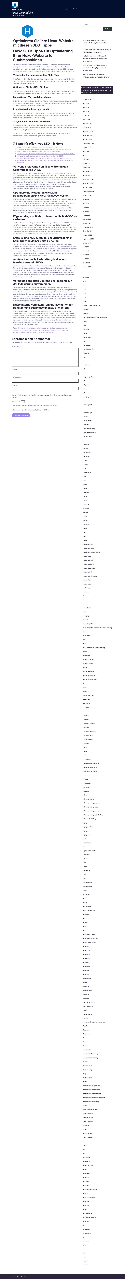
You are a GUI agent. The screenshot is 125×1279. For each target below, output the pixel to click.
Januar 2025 (87, 175)
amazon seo (87, 337)
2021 (84, 297)
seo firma (86, 962)
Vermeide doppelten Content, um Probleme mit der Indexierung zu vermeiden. (44, 158)
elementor (86, 496)
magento (85, 715)
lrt (83, 711)
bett (84, 381)
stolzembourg (87, 1070)
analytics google (88, 349)
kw (83, 683)
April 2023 (86, 259)
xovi (84, 1253)
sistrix (85, 1038)
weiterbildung (87, 1213)
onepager (86, 791)
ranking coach (87, 882)
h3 (83, 604)
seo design (86, 954)
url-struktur (37, 332)
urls (42, 332)
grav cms (86, 592)
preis (84, 863)
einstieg (85, 488)
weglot (85, 1209)
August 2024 (87, 195)
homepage (86, 616)
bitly (84, 393)
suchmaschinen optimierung (92, 1086)
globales (85, 528)
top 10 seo (86, 1125)
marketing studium (89, 723)
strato (85, 1082)
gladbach (86, 524)
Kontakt (75, 9)
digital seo (86, 456)
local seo (86, 707)
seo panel (86, 986)
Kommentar (16, 346)
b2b (84, 369)
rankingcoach (87, 886)
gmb (84, 532)
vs (83, 1141)
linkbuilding (86, 703)
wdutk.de (17, 9)
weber (85, 1169)
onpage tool (87, 835)
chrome (85, 417)
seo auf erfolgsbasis (89, 942)
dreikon (85, 464)
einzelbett (86, 492)
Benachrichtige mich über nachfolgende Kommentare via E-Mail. (35, 405)
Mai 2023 (86, 255)
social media (87, 1050)
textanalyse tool (88, 1117)
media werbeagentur (89, 731)
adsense (85, 309)
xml (84, 1249)
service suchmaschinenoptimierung (94, 1022)
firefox (85, 516)
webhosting (86, 1173)
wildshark (86, 1221)
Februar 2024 (87, 219)
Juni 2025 (86, 155)
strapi (84, 1074)
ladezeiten (43, 328)
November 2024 (88, 183)
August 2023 (87, 243)
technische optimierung (90, 1109)
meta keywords (88, 739)
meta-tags (28, 330)
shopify (85, 1026)
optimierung (45, 330)
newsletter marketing (90, 771)
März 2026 (86, 119)
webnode (86, 1177)
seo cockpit (86, 950)
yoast (84, 1257)
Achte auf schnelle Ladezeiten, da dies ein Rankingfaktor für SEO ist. (40, 156)
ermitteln (86, 504)
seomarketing (87, 1014)
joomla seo (86, 656)
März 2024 (86, 215)
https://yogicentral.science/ (90, 87)
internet (85, 620)
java (84, 640)
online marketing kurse (90, 807)
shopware (86, 1030)
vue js (85, 1145)
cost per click (87, 436)
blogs (84, 401)
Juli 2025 (86, 151)
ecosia (85, 484)
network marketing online (91, 763)
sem (84, 918)
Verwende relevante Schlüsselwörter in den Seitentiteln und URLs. (39, 147)
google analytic (88, 544)
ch (83, 409)
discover (85, 460)
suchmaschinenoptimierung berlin (94, 1097)
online (85, 795)
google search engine (90, 576)
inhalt (37, 328)
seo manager (87, 978)
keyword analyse (88, 659)
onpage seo (86, 831)
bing (84, 389)
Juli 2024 (86, 199)
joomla (85, 651)
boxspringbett (87, 405)
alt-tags (20, 328)
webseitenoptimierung (90, 1189)
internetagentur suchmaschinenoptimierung (97, 628)
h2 (83, 600)
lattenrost (86, 691)
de (83, 440)
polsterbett (86, 855)
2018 (84, 285)
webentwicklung (88, 1165)
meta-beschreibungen (55, 328)
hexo (84, 612)
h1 (83, 596)
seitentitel (65, 330)
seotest (85, 1018)
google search (87, 572)
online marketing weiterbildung (93, 815)
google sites (87, 580)
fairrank (85, 512)
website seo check (89, 1197)
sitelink (85, 1046)
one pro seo (86, 787)
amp (84, 341)
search (85, 902)
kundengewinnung (89, 675)
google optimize (88, 560)
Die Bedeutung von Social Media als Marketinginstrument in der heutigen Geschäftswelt (95, 58)
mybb (84, 755)
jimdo (84, 644)
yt (83, 1269)
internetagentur (88, 624)
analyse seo (87, 345)
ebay (84, 480)
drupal (85, 468)
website (85, 1193)
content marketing (89, 429)
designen (86, 444)
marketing (86, 719)
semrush (85, 922)
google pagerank (88, 564)
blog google (86, 397)
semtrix (85, 926)
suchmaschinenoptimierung (22, 332)
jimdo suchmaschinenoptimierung (94, 648)
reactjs (85, 890)
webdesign (86, 1161)
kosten (85, 667)
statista (85, 1062)
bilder (26, 328)
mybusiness (87, 759)
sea (84, 898)
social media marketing (90, 1058)
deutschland (87, 452)
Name (14, 370)
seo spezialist (87, 990)
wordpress (86, 1229)
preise (85, 867)
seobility (85, 1010)
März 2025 (86, 167)
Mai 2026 (86, 111)
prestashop (86, 871)
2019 (84, 289)
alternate (86, 329)
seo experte (87, 958)
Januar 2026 (87, 127)
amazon (85, 333)
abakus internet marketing (91, 305)
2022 (84, 301)
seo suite (86, 998)
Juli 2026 (86, 103)
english (85, 500)
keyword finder (88, 663)
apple (84, 357)
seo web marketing (89, 1002)
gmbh (84, 536)
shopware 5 (86, 1034)
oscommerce (87, 843)
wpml (84, 1245)
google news (87, 556)
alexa (84, 325)
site (84, 1042)
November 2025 (88, 135)
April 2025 (86, 163)
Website (14, 385)
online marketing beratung (91, 803)
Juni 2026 (86, 107)
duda (84, 476)
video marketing (88, 1137)
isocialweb (86, 636)
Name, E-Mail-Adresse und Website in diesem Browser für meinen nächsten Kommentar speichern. (42, 396)
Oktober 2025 (87, 139)
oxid (84, 847)
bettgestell (86, 385)
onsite (85, 839)
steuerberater (87, 1066)
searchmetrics (87, 906)
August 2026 (87, 100)
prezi (84, 874)
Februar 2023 (87, 267)
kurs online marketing (90, 679)
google (85, 540)
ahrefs (85, 321)
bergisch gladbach (89, 377)
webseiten (86, 1185)
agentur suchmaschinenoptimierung (95, 317)
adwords (85, 313)
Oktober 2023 (87, 235)
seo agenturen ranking (90, 938)
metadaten (36, 330)
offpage (85, 779)
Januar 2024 (87, 223)
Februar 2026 (87, 123)
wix (84, 1225)
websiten (86, 1201)
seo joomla (86, 966)
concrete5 (86, 425)
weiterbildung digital (89, 1217)
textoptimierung (88, 1121)
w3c (84, 1149)
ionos (84, 632)
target (85, 1105)
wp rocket (86, 1241)
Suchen (85, 25)
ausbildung (86, 365)
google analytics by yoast (91, 552)
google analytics (88, 548)
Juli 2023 (86, 247)
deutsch (85, 448)
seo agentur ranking (89, 934)
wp (84, 1237)
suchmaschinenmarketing (91, 1090)
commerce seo (87, 421)
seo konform (87, 970)
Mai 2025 (86, 159)
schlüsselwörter (55, 330)
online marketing (88, 799)
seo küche (86, 974)
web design (86, 1157)
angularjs (86, 353)
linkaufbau (86, 699)
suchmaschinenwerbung (91, 1102)
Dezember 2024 (88, 179)
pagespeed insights (89, 851)
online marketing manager (91, 811)
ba (83, 373)
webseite (86, 1181)
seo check (86, 946)
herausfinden (87, 608)
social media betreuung (90, 1054)
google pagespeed (89, 568)
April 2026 (86, 115)
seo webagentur (88, 1006)
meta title (86, 743)
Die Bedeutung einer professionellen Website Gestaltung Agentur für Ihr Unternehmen (95, 67)
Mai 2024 (86, 207)
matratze (86, 727)
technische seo (88, 1113)
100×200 (86, 277)
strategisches (87, 1078)
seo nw (85, 982)
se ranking (86, 894)
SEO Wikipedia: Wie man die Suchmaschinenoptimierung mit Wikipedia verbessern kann (96, 90)
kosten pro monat (88, 671)
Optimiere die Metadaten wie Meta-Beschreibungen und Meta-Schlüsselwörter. (44, 149)
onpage (85, 823)
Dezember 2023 (88, 227)
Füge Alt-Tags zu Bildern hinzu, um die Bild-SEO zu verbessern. (38, 152)
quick (84, 879)
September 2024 (88, 191)
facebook (86, 508)
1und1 (84, 281)
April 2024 (86, 211)
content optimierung (89, 433)
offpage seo (87, 783)
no (83, 775)
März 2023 (86, 263)
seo (84, 930)
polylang (85, 859)
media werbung (88, 735)
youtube (85, 1265)
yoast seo (86, 1261)
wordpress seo (87, 1233)
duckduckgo (87, 472)
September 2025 (88, 143)
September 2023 (88, 239)
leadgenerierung (88, 695)
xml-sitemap (49, 332)
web (84, 1153)
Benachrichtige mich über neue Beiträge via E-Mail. (31, 410)
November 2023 (88, 231)
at (83, 361)
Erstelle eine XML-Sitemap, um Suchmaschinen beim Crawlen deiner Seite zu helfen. (46, 154)
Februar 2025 (87, 171)
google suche (87, 584)
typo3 (85, 1129)
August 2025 (87, 147)
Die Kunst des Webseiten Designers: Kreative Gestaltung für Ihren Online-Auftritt (95, 42)
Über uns (68, 9)
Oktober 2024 (87, 187)
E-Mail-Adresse (18, 377)
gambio (85, 520)
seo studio (86, 994)
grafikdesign (87, 588)
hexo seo (31, 328)
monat (85, 751)
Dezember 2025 (88, 131)
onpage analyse (88, 827)
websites (86, 1205)
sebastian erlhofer (89, 910)
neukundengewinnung (90, 767)
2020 (84, 293)
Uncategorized (87, 1133)
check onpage (87, 413)
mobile (85, 747)
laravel (85, 687)
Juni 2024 (86, 203)
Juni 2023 (86, 251)
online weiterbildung (89, 819)
